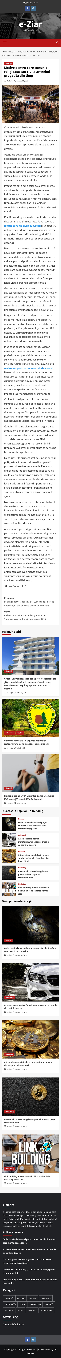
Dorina (9, 955)
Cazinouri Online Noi (13, 1324)
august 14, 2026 (21, 1183)
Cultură (9, 1298)
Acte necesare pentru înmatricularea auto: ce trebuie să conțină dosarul (33, 842)
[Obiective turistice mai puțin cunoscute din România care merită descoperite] (9, 823)
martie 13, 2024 (23, 81)
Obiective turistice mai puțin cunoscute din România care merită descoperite (32, 825)
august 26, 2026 (21, 955)
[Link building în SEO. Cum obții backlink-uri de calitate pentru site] (9, 888)
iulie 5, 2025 (20, 748)
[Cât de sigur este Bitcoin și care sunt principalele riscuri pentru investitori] (9, 856)
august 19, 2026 (21, 1069)
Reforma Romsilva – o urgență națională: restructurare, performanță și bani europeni (26, 742)
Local (23, 1304)
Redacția (10, 81)
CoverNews (44, 1349)
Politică (9, 1310)
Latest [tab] (8, 811)
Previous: (29, 601)
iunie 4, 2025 (21, 803)
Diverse (21, 819)
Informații (9, 733)
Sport (20, 1310)
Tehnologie (46, 1310)
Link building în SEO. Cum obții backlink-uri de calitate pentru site (33, 890)
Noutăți (8, 63)
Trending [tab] (37, 811)
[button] (5, 42)
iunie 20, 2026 (21, 693)
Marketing (22, 868)
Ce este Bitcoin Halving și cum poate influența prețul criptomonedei (33, 874)
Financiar (21, 851)
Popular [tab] (21, 811)
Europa (32, 1298)
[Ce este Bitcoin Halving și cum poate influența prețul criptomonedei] (9, 872)
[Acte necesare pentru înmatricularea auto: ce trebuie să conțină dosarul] (9, 839)
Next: (25, 615)
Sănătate (32, 1310)
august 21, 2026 (21, 1012)
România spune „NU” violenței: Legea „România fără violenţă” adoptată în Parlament (29, 797)
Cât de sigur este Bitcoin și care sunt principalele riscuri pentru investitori (33, 858)
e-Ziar (30, 24)
